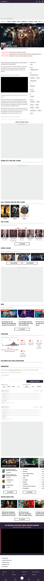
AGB (13, 571)
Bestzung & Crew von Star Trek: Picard (9, 225)
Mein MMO (34, 574)
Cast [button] (18, 228)
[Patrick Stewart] (5, 233)
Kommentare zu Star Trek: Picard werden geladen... (11, 372)
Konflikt (39, 110)
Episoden (14, 21)
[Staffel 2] (15, 211)
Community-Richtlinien (14, 370)
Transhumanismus (9, 485)
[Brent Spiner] (13, 233)
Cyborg (38, 101)
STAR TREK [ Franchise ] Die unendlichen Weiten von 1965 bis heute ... (11, 475)
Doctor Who (25, 471)
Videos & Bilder (6, 248)
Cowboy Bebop (25, 484)
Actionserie (32, 77)
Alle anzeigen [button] (22, 243)
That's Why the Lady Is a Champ (22, 527)
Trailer (18, 21)
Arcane (24, 477)
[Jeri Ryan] (22, 233)
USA (31, 64)
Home (2, 18)
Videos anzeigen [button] (13, 263)
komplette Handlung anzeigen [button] (22, 122)
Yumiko (9, 487)
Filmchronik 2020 (9, 480)
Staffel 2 (15, 218)
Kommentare (24, 21)
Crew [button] (26, 228)
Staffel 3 (24, 218)
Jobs (3, 574)
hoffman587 (9, 481)
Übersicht (3, 21)
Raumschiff (32, 86)
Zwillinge (32, 107)
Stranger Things (26, 475)
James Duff (23, 62)
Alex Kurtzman (15, 62)
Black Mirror (25, 479)
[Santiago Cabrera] (39, 233)
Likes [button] (33, 386)
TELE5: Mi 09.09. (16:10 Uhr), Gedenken (17, 52)
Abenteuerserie (33, 80)
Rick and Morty (25, 469)
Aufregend (32, 91)
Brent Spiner (13, 64)
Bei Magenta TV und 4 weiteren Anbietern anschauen (20, 55)
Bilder (35, 21)
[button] (6, 579)
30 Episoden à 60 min (34, 69)
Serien (5, 18)
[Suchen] (36, 1)
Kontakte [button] (8, 386)
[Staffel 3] (24, 211)
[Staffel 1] (5, 211)
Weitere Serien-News (7, 497)
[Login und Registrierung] (39, 1)
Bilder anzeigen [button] (30, 263)
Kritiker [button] (13, 386)
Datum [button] (27, 386)
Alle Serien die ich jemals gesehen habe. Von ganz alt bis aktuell (12, 470)
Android (32, 104)
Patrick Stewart (4, 64)
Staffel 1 (5, 218)
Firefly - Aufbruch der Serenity (28, 473)
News (2, 304)
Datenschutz (24, 571)
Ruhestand (32, 101)
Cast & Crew (5, 222)
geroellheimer (9, 472)
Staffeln (25, 48)
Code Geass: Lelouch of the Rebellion (29, 486)
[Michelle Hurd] (30, 233)
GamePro (23, 574)
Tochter (37, 107)
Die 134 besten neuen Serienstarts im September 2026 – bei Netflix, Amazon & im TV (25, 513)
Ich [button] (18, 386)
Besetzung (30, 21)
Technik (37, 104)
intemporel (8, 477)
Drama (38, 77)
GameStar (14, 574)
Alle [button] (4, 386)
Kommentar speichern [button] (34, 381)
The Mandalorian (26, 488)
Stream (8, 21)
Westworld (25, 482)
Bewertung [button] (39, 386)
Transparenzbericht (35, 571)
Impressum (4, 571)
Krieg (31, 113)
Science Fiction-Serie (34, 74)
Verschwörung (33, 110)
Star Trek (32, 96)
